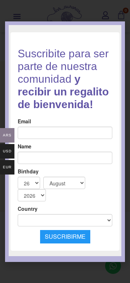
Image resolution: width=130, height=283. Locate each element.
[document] (65, 141)
